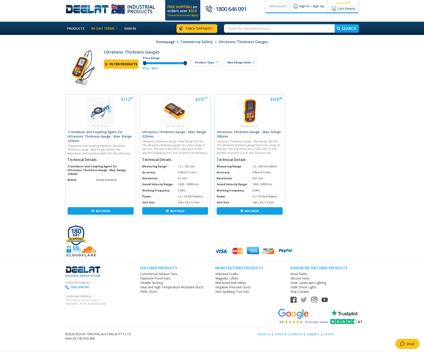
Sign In (304, 6)
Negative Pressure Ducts (233, 287)
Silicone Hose (300, 278)
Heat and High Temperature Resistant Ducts (172, 287)
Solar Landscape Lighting (308, 283)
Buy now (102, 211)
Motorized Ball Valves (230, 283)
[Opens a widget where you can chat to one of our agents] (407, 344)
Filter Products (123, 64)
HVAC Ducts (148, 291)
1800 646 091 (231, 9)
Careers (328, 334)
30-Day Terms (103, 28)
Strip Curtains (299, 291)
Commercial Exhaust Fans (158, 274)
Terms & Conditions (288, 334)
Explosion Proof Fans (155, 278)
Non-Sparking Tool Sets (232, 291)
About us (264, 334)
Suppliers (313, 334)
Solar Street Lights (303, 287)
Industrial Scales (226, 274)
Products (75, 28)
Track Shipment (198, 28)
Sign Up (318, 6)
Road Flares (298, 274)
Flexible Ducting (151, 283)
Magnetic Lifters (226, 278)
